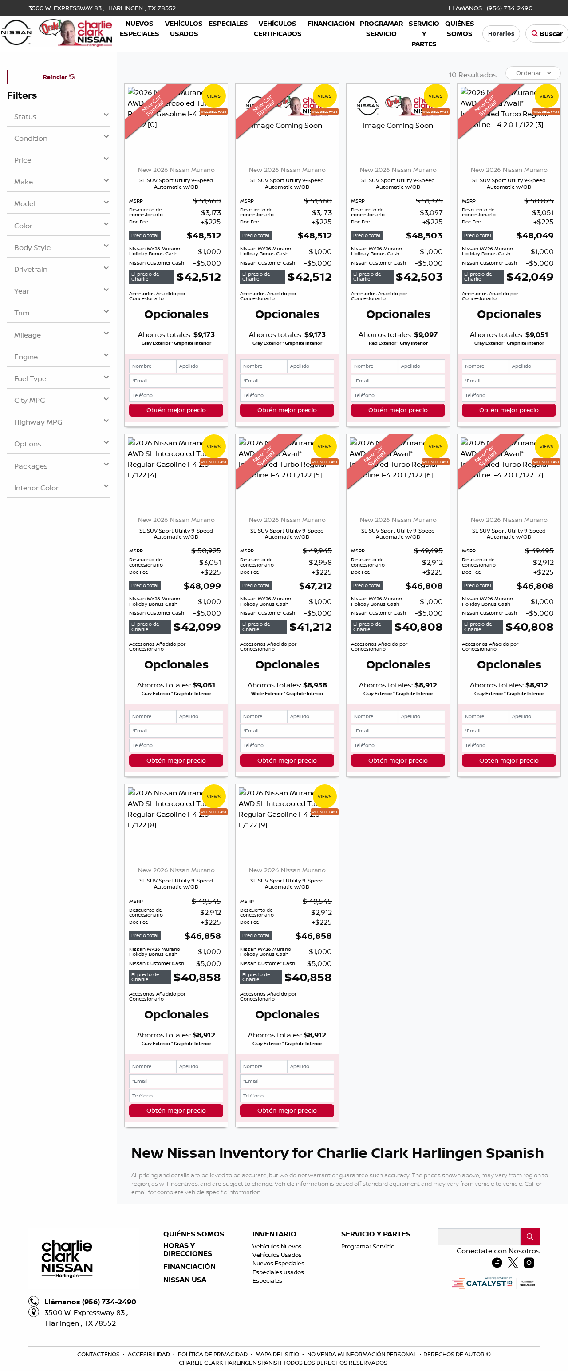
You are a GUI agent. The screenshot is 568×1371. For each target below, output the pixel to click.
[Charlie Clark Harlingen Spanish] (56, 31)
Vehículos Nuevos (277, 1246)
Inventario (274, 1234)
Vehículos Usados (277, 1255)
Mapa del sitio (278, 1354)
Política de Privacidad (213, 1354)
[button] (139, 29)
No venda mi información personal (362, 1354)
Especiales (267, 1280)
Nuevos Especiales (278, 1263)
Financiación (189, 1267)
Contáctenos (99, 1354)
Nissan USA (184, 1280)
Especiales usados (278, 1272)
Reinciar (56, 77)
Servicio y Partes (375, 1234)
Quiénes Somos (193, 1234)
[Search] (530, 1236)
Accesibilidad (149, 1354)
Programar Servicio (367, 1246)
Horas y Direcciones (187, 1249)
